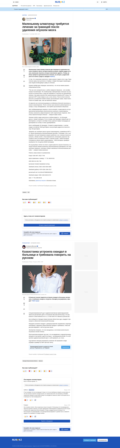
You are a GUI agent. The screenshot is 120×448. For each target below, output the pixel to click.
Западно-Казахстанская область (30, 360)
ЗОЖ (34, 5)
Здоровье (15, 5)
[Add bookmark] (24, 86)
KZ (97, 2)
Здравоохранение (48, 5)
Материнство (56, 5)
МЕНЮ (16, 2)
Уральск (40, 360)
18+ (28, 192)
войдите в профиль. (63, 220)
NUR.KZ (52, 76)
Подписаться (65, 347)
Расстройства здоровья (26, 5)
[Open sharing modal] (24, 81)
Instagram (66, 233)
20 (51, 371)
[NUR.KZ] (60, 2)
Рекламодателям (103, 440)
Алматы (24, 192)
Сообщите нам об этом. (50, 185)
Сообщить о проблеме (89, 440)
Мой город (35, 301)
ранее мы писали (40, 180)
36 (25, 371)
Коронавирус (39, 5)
